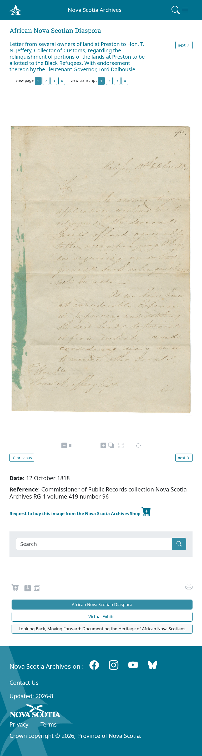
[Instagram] (114, 665)
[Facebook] (94, 665)
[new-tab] (27, 589)
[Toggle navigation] (180, 10)
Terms (49, 724)
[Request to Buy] (15, 589)
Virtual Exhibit (102, 617)
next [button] (182, 45)
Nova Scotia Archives (95, 9)
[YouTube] (133, 665)
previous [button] (24, 457)
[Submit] (179, 544)
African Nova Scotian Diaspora (102, 604)
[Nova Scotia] (35, 712)
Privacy (18, 724)
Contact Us (23, 682)
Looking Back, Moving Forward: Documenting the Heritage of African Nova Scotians (102, 629)
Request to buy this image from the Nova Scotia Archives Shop (75, 513)
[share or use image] (37, 589)
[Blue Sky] (152, 665)
